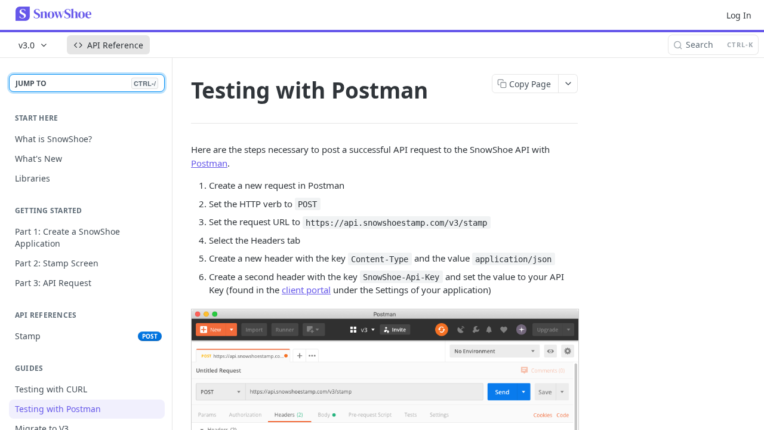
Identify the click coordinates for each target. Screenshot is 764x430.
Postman (209, 163)
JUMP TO (86, 83)
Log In (738, 15)
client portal (306, 290)
